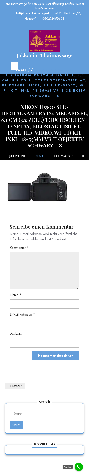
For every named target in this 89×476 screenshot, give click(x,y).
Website (16, 334)
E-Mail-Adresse (22, 314)
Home (21, 69)
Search (16, 425)
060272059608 (53, 18)
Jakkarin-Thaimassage (45, 55)
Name (16, 294)
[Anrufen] (79, 467)
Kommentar (19, 247)
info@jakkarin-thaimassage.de (32, 13)
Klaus (40, 156)
